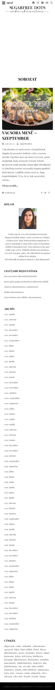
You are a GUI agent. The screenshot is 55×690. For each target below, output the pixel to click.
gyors (21, 652)
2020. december (11, 382)
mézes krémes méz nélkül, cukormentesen (22, 297)
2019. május (9, 482)
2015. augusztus (11, 571)
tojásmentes (43, 669)
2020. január (9, 440)
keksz (17, 656)
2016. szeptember (11, 518)
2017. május (9, 492)
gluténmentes (10, 652)
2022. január (9, 324)
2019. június (9, 477)
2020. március (10, 429)
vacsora (19, 673)
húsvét (39, 652)
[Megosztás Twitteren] (45, 192)
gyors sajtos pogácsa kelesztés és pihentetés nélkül (26, 281)
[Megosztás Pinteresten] (49, 192)
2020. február (10, 435)
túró (12, 673)
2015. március (10, 597)
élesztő (26, 676)
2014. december (11, 608)
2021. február (10, 372)
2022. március (10, 319)
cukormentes (39, 646)
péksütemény (10, 666)
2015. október (10, 560)
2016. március (10, 534)
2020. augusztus (11, 403)
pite (45, 663)
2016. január (9, 545)
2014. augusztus (11, 629)
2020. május (9, 419)
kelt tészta (26, 656)
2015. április (9, 592)
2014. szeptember (11, 623)
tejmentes (9, 669)
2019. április (9, 487)
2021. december (11, 330)
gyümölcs (30, 652)
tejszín (18, 669)
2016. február (10, 539)
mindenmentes (24, 663)
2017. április (9, 497)
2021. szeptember (11, 340)
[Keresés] (51, 2)
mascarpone (10, 663)
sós (20, 666)
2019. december (11, 445)
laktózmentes (20, 659)
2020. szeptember (12, 398)
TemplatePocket (27, 686)
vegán (27, 673)
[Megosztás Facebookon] (41, 192)
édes (44, 673)
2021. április (9, 361)
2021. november (11, 335)
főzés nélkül (26, 649)
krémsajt (8, 659)
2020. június (9, 414)
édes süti (17, 676)
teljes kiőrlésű (29, 669)
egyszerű (8, 649)
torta (6, 673)
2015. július (9, 576)
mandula (44, 659)
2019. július (9, 471)
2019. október (10, 455)
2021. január (9, 377)
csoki (18, 646)
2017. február (9, 508)
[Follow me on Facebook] (33, 2)
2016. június (9, 524)
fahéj (16, 649)
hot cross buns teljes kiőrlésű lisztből (20, 276)
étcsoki (34, 676)
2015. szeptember (11, 566)
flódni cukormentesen (14, 292)
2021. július (9, 345)
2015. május (9, 587)
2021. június (9, 351)
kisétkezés (38, 656)
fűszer (43, 649)
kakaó (46, 652)
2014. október (10, 618)
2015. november (11, 555)
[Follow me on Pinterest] (42, 2)
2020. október (10, 393)
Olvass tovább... (10, 185)
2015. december (11, 550)
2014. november (11, 613)
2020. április (9, 424)
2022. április (9, 314)
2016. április (9, 529)
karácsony (9, 656)
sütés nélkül (37, 666)
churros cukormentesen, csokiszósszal (21, 286)
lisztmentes (33, 659)
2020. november (11, 387)
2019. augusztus (11, 466)
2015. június (9, 581)
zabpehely (35, 673)
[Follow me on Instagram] (38, 2)
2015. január (9, 602)
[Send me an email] (47, 2)
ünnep (42, 676)
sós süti (26, 666)
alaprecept (9, 646)
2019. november (11, 450)
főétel (36, 649)
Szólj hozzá (10, 192)
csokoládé (26, 646)
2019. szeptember (11, 461)
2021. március (10, 366)
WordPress (48, 686)
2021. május (9, 356)
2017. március (10, 503)
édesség (8, 676)
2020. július (9, 408)
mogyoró (37, 663)
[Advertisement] (27, 43)
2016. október (10, 513)
